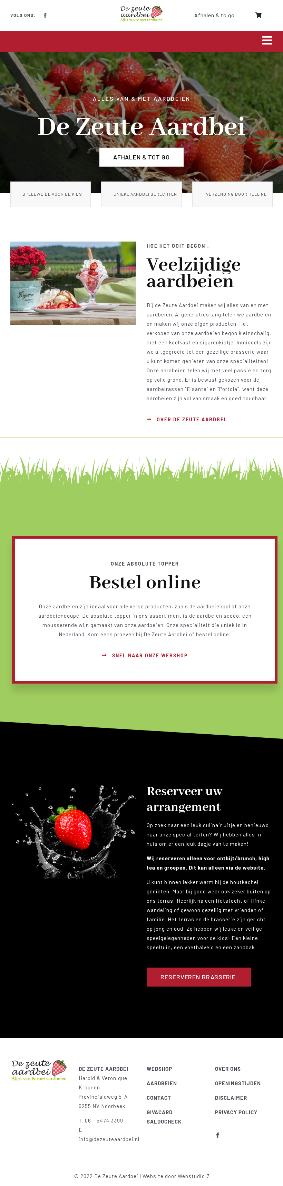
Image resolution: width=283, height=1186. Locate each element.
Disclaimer (231, 1098)
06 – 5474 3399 (104, 1120)
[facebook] (45, 15)
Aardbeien (162, 1083)
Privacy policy (236, 1112)
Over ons (228, 1069)
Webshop (159, 1069)
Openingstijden (238, 1083)
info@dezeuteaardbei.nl (109, 1139)
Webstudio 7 (193, 1176)
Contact (159, 1098)
